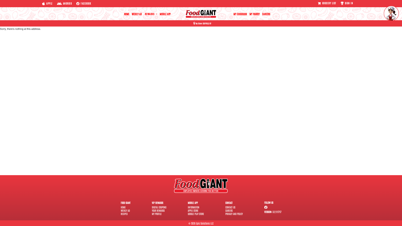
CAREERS (266, 14)
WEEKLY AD (137, 14)
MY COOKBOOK (240, 14)
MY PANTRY (255, 14)
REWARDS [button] (150, 13)
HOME (126, 14)
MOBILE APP (165, 14)
